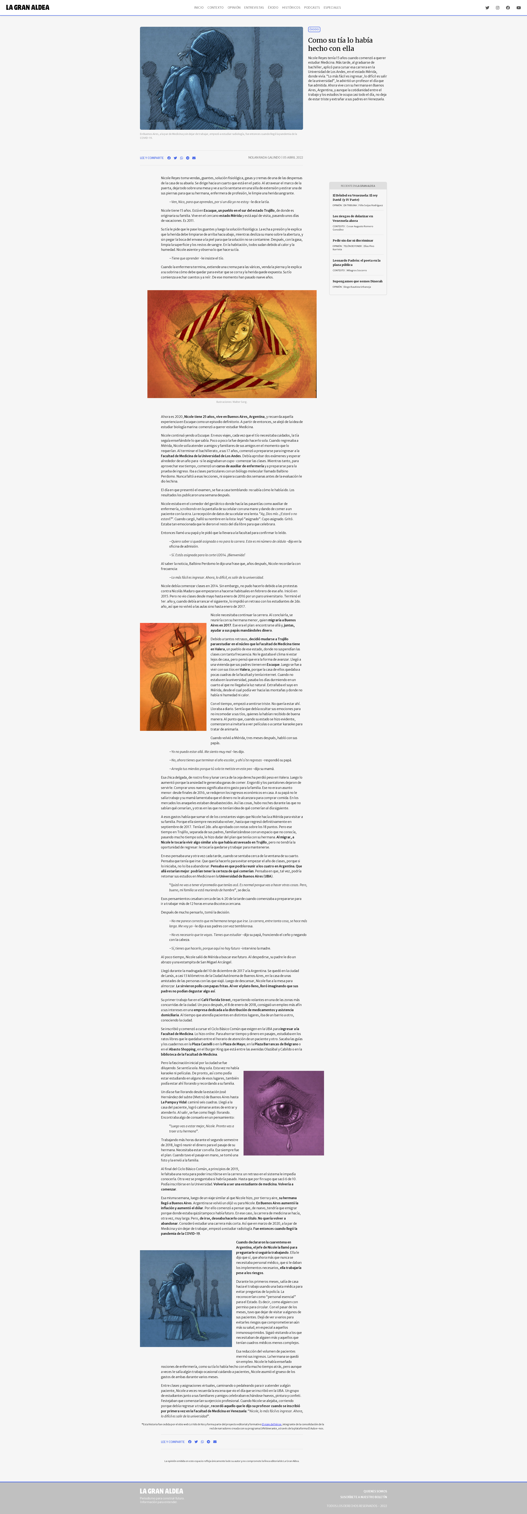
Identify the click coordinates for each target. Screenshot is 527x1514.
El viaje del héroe (271, 1424)
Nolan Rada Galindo (264, 157)
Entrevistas (254, 7)
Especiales (332, 7)
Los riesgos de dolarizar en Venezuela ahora (353, 218)
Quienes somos (375, 1491)
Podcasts (312, 7)
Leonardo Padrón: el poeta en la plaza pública (356, 263)
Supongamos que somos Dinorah (357, 281)
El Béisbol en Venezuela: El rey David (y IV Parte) (355, 198)
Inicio (199, 7)
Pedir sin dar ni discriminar (353, 240)
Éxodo (273, 7)
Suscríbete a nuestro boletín (363, 1497)
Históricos (291, 7)
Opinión (234, 7)
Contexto (216, 7)
